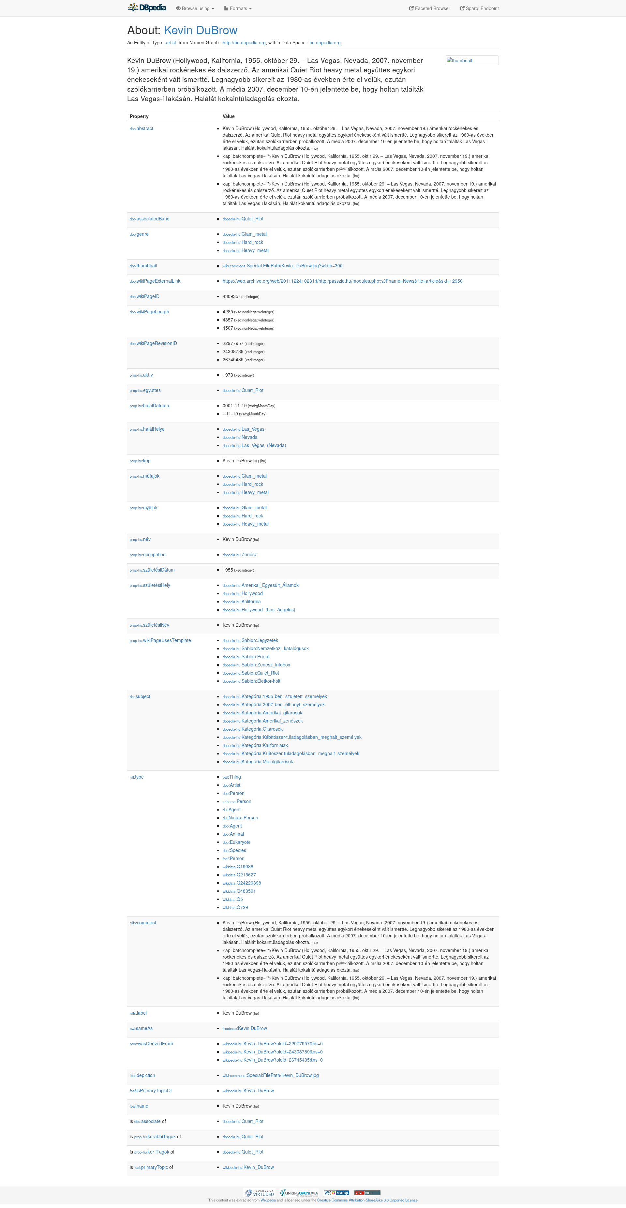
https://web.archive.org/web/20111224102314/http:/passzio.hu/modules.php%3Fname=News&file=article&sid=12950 (343, 280)
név (140, 539)
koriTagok (151, 1151)
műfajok (144, 475)
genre (139, 234)
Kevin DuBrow (201, 29)
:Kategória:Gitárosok (253, 728)
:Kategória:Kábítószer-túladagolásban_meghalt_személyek (292, 737)
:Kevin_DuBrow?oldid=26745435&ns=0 (273, 1059)
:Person (234, 793)
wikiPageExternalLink (155, 280)
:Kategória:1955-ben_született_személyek (275, 696)
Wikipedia (268, 1199)
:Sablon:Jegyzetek (250, 640)
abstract (141, 128)
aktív (141, 374)
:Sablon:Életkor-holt (251, 681)
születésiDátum (152, 569)
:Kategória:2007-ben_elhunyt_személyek (274, 704)
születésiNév (149, 624)
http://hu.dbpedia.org (244, 42)
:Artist (231, 785)
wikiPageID (144, 296)
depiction (142, 1075)
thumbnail (143, 265)
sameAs (141, 1028)
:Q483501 (239, 890)
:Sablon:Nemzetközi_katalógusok (266, 648)
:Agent (232, 809)
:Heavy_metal (246, 250)
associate (147, 1121)
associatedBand (150, 218)
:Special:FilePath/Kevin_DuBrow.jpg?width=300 (283, 265)
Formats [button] (238, 8)
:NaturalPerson (240, 817)
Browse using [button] (196, 8)
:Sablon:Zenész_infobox (256, 664)
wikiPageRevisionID (153, 343)
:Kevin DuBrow (245, 1028)
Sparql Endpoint (482, 8)
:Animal (233, 833)
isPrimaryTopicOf (151, 1090)
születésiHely (150, 585)
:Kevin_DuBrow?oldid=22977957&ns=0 (273, 1043)
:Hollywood (243, 593)
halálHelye (147, 428)
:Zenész (240, 554)
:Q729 (235, 907)
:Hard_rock (243, 242)
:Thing (232, 776)
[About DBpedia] (146, 8)
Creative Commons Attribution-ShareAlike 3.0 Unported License (367, 1199)
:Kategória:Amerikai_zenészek (263, 720)
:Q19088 (238, 866)
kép (140, 460)
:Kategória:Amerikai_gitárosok (262, 712)
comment (143, 922)
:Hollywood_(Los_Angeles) (259, 609)
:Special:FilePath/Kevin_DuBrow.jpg (271, 1075)
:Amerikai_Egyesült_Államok (261, 585)
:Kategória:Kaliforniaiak (255, 745)
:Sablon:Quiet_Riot (251, 672)
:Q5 (233, 899)
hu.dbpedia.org (325, 42)
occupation (148, 554)
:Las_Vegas (243, 428)
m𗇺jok (143, 507)
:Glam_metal (245, 234)
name (139, 1105)
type (137, 776)
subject (140, 696)
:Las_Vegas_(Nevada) (254, 445)
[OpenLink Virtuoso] (259, 1192)
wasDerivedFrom (151, 1043)
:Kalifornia (242, 601)
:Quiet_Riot (243, 218)
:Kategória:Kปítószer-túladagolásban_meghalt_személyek (291, 753)
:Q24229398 (242, 882)
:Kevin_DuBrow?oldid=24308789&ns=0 (273, 1051)
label (138, 1012)
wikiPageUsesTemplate (160, 640)
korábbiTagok (155, 1136)
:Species (234, 850)
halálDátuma (149, 405)
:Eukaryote (237, 842)
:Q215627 (239, 874)
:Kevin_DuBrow (248, 1090)
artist (171, 42)
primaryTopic (151, 1167)
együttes (145, 390)
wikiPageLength (149, 311)
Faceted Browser (432, 8)
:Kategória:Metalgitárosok (258, 761)
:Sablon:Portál (246, 656)
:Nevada (240, 437)
